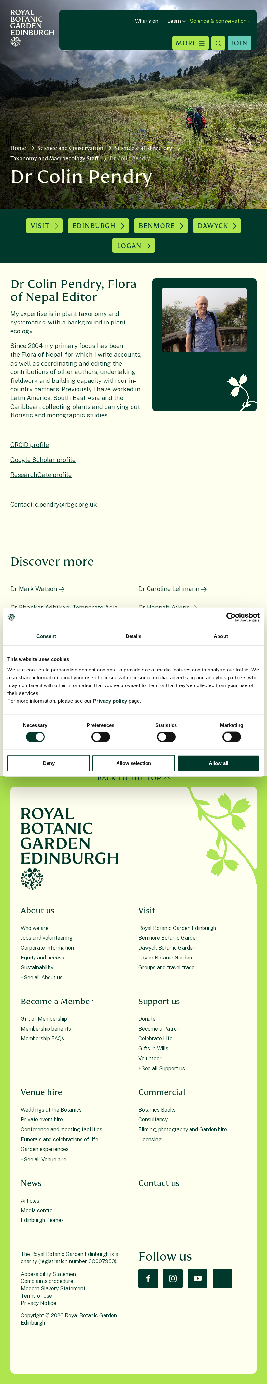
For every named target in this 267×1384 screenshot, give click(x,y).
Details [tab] (134, 636)
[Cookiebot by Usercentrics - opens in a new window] (231, 617)
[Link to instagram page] (173, 1278)
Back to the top (129, 778)
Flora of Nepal (42, 354)
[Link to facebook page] (148, 1278)
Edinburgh (94, 226)
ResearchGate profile (41, 474)
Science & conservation (218, 21)
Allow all (218, 763)
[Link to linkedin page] (222, 1278)
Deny (49, 763)
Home (18, 148)
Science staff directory (143, 148)
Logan (129, 246)
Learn (174, 21)
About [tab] (221, 636)
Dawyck (213, 226)
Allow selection (133, 763)
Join (239, 43)
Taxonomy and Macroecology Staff (54, 159)
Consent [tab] (46, 636)
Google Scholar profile (43, 459)
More (186, 43)
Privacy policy (110, 700)
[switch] (100, 737)
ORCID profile (29, 444)
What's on (146, 21)
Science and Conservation (70, 148)
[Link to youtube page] (197, 1278)
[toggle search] (218, 43)
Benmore (157, 226)
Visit (40, 226)
